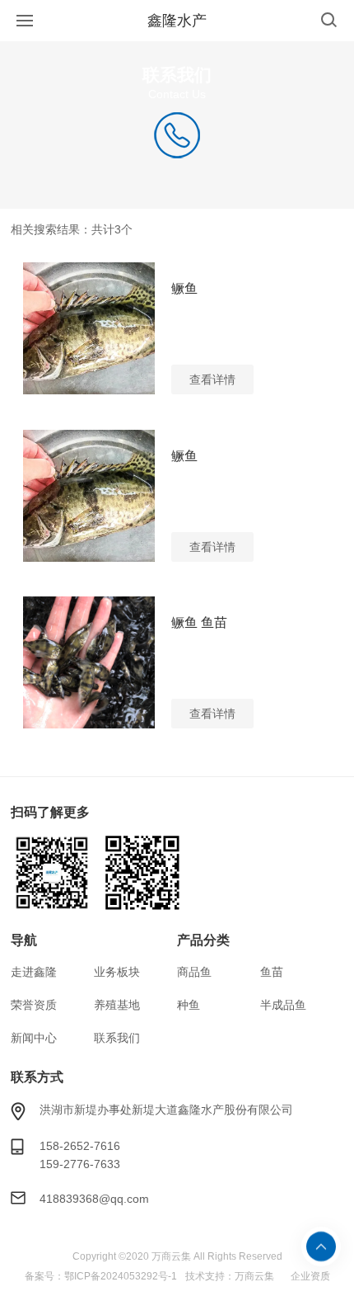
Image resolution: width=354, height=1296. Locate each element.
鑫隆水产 (177, 20)
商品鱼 (194, 971)
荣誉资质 (34, 1004)
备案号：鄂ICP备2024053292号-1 (101, 1276)
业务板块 (117, 971)
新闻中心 (34, 1037)
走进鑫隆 (34, 971)
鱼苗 (271, 971)
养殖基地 (117, 1004)
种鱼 (188, 1004)
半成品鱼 (283, 1004)
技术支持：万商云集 (229, 1276)
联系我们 (117, 1037)
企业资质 (310, 1276)
